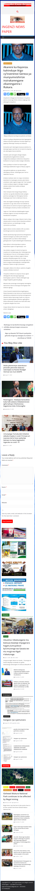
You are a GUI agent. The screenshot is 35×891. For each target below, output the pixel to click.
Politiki (15, 790)
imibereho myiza (7, 63)
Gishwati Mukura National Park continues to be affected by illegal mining (17, 796)
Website (4, 503)
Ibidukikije (12, 787)
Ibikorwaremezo (20, 787)
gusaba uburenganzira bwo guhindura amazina (21, 730)
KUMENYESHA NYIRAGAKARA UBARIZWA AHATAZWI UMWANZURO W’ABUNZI (21, 747)
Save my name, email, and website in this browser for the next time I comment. (17, 515)
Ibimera (28, 787)
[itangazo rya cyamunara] (7, 739)
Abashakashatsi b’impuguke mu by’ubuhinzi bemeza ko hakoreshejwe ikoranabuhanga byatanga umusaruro (22, 863)
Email (4, 495)
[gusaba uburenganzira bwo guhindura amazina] (7, 731)
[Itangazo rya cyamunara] (17, 706)
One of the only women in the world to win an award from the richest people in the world (22, 852)
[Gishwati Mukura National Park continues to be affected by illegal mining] (17, 776)
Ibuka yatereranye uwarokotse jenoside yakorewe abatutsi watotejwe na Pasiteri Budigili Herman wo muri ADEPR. (15, 368)
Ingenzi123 (16, 802)
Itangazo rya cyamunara (14, 719)
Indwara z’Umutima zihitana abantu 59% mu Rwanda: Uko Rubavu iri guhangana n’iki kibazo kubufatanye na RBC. (22, 684)
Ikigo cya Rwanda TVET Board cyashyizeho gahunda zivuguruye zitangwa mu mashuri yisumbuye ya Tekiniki (18, 335)
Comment (5, 465)
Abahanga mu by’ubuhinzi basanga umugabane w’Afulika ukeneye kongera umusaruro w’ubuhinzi (18, 327)
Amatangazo (7, 716)
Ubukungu (27, 790)
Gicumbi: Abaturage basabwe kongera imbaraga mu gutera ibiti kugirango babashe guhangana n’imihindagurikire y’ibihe (22, 840)
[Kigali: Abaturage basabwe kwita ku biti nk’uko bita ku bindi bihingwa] (7, 829)
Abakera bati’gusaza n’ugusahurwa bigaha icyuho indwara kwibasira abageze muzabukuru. (21, 672)
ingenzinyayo (18, 90)
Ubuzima (6, 636)
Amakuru (6, 787)
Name (4, 487)
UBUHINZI (21, 790)
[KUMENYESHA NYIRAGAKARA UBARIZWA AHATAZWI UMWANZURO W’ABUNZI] (7, 749)
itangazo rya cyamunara (20, 738)
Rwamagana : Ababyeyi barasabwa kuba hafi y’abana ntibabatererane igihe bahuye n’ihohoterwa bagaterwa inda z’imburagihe (16, 403)
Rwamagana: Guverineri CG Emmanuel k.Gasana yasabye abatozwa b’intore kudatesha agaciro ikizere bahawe (22, 817)
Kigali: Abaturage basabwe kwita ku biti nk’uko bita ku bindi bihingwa (23, 828)
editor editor (15, 657)
